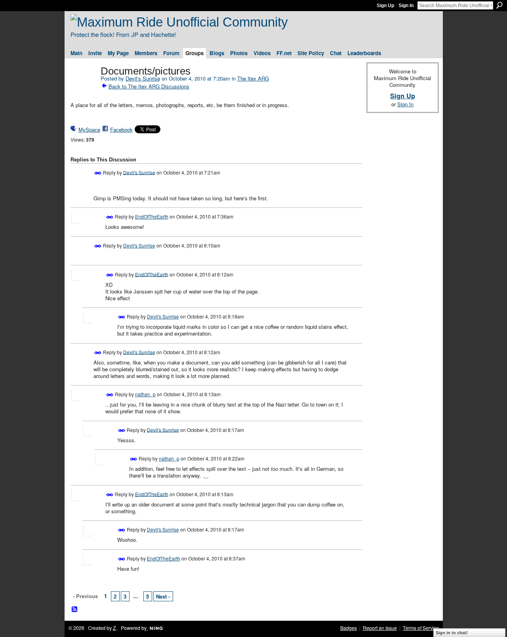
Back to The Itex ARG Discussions (149, 86)
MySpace (89, 129)
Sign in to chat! (452, 632)
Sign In (406, 5)
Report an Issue (380, 627)
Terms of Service (421, 627)
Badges (348, 627)
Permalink (98, 173)
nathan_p (145, 394)
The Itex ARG (253, 78)
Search (499, 5)
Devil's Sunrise (143, 78)
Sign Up (385, 5)
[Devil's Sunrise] (83, 87)
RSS (74, 609)
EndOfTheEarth (151, 216)
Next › (163, 596)
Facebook (121, 129)
